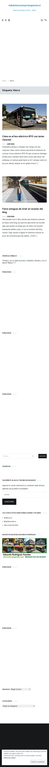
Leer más (10, 144)
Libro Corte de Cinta (11, 525)
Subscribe (9, 502)
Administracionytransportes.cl (25, 5)
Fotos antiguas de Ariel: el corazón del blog (22, 210)
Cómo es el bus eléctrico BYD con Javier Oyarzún (23, 138)
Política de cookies (10, 757)
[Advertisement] (24, 51)
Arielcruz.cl (8, 518)
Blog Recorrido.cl (10, 521)
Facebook (6, 466)
